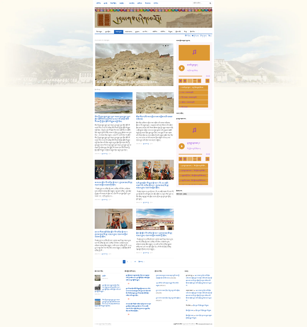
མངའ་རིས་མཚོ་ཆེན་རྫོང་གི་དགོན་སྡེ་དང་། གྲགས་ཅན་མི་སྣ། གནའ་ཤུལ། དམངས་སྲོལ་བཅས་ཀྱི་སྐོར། (111, 234)
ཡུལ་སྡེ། (105, 3)
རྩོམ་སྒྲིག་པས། (189, 310)
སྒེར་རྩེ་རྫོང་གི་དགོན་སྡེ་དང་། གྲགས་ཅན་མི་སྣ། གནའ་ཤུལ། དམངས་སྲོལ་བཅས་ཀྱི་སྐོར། (154, 234)
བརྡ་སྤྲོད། (121, 3)
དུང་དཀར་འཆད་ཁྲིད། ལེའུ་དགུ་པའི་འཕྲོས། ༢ (168, 298)
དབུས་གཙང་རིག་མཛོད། (105, 324)
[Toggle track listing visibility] (207, 81)
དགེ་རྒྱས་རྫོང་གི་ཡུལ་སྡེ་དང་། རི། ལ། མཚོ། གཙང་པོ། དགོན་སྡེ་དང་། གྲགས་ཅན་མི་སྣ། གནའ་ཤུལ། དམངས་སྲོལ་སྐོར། (152, 185)
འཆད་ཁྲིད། (131, 3)
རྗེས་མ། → (142, 262)
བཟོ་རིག (155, 31)
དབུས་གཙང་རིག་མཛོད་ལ (189, 324)
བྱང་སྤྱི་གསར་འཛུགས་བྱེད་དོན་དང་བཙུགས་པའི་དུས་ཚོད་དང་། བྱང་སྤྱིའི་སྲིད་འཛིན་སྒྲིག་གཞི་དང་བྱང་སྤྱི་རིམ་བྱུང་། (108, 288)
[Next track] (185, 81)
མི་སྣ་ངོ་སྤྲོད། (113, 3)
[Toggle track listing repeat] (199, 81)
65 (135, 262)
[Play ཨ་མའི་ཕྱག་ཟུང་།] (182, 68)
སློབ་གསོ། (178, 31)
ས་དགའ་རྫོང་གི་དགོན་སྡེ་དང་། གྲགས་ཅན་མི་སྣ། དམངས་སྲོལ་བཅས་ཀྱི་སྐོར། (113, 183)
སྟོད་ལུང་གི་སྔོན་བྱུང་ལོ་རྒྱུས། (201, 305)
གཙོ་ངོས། (98, 3)
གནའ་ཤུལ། (119, 31)
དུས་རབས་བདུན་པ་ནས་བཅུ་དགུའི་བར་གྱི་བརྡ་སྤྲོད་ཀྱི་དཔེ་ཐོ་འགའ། (168, 276)
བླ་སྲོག (104, 276)
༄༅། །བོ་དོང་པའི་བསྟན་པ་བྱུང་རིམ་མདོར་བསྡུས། (167, 284)
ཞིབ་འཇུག (99, 31)
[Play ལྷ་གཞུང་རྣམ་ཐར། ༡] (182, 146)
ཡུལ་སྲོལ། (107, 31)
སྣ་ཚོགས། (140, 3)
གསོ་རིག (162, 31)
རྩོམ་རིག (192, 31)
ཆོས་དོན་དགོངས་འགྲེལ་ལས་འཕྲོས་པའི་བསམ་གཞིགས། (127, 82)
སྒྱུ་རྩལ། (137, 31)
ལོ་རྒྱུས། (170, 31)
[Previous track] (181, 81)
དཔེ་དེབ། (156, 3)
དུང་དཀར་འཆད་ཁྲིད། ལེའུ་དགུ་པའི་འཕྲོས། (168, 290)
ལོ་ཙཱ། (185, 31)
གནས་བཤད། (128, 31)
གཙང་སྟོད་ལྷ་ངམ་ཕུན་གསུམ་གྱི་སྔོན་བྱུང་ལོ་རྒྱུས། (199, 316)
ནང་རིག (145, 31)
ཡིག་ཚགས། (148, 3)
